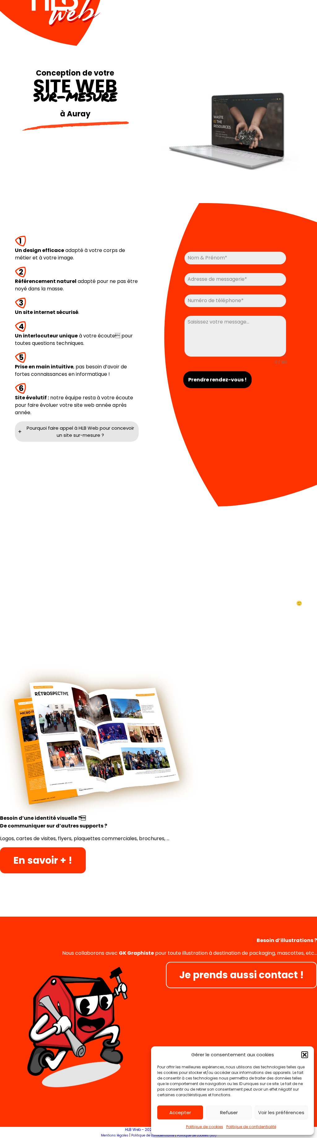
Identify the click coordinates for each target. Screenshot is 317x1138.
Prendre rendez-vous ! (217, 379)
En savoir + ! (42, 860)
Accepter (180, 1112)
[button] (305, 1055)
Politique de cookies (204, 1126)
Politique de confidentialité (251, 1126)
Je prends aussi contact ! (241, 975)
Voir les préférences (281, 1112)
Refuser (229, 1112)
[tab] (77, 431)
